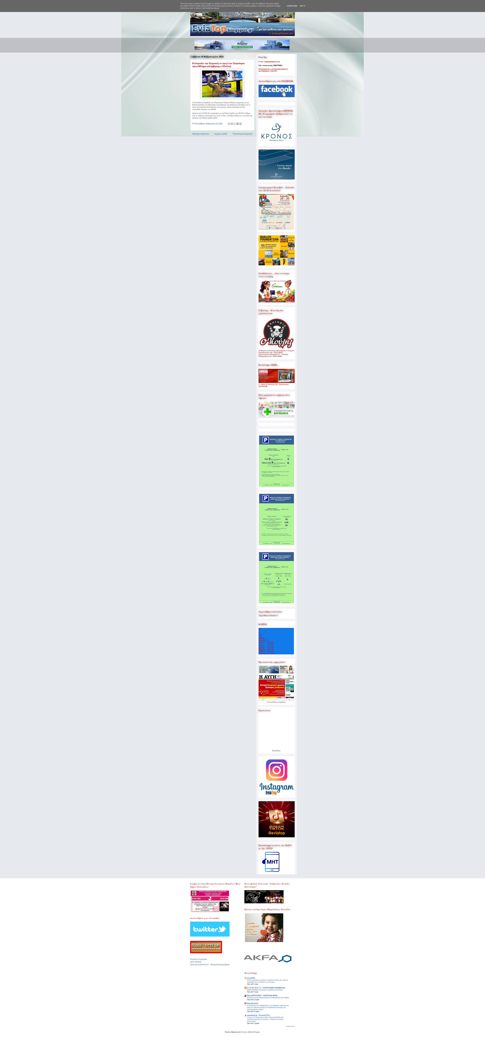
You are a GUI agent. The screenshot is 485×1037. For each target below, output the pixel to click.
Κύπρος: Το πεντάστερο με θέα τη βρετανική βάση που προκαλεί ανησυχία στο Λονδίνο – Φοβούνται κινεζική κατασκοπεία (265, 1019)
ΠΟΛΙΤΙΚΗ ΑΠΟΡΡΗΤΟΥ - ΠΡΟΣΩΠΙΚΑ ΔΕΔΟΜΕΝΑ (210, 965)
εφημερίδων (282, 702)
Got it (302, 6)
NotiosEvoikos (252, 1003)
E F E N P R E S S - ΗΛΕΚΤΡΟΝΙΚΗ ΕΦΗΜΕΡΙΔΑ (266, 988)
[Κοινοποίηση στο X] (235, 123)
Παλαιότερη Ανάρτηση (242, 134)
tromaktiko (251, 978)
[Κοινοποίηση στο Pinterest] (240, 123)
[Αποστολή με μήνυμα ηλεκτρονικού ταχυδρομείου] (229, 123)
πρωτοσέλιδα (272, 702)
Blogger (256, 1032)
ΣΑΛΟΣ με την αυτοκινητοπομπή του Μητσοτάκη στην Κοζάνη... (268, 997)
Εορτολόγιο (276, 751)
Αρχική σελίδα (220, 134)
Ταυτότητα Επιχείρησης (198, 959)
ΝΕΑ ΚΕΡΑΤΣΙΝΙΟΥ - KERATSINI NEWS (262, 995)
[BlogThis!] (232, 123)
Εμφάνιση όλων (290, 1026)
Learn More (292, 6)
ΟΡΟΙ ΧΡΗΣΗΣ (195, 962)
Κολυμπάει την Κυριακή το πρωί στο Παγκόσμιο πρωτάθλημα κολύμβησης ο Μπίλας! (218, 65)
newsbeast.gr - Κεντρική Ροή (258, 1015)
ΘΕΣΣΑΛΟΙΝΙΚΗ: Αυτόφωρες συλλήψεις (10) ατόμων (265, 990)
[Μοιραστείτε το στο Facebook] (237, 123)
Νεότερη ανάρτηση (200, 134)
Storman (244, 1032)
